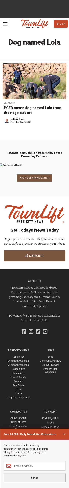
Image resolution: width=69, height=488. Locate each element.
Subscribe (36, 255)
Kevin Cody (18, 119)
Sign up (34, 478)
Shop (50, 356)
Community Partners (50, 360)
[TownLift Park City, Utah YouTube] (45, 332)
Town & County (18, 377)
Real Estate (18, 385)
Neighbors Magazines (18, 397)
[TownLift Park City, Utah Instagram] (31, 332)
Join (62, 24)
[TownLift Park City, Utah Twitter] (38, 332)
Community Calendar (18, 360)
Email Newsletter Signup (18, 427)
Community (9, 103)
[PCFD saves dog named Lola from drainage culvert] (34, 81)
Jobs (18, 389)
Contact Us (18, 411)
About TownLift (50, 364)
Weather (18, 381)
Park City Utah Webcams (50, 370)
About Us (34, 281)
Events (18, 393)
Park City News (18, 350)
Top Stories (18, 356)
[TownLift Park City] (34, 24)
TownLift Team (18, 422)
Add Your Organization (34, 178)
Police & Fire (18, 369)
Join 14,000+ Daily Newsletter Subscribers (30, 434)
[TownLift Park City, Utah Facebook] (24, 332)
